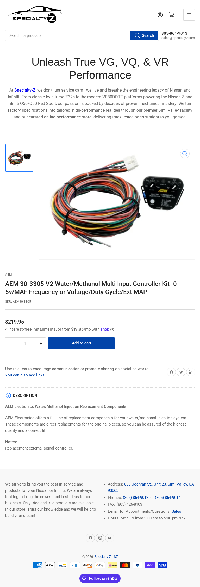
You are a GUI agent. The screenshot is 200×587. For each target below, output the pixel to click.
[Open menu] (189, 15)
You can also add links (25, 375)
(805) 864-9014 (167, 497)
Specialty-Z (103, 557)
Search (148, 35)
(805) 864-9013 (135, 497)
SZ (116, 557)
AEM (8, 275)
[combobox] (82, 35)
